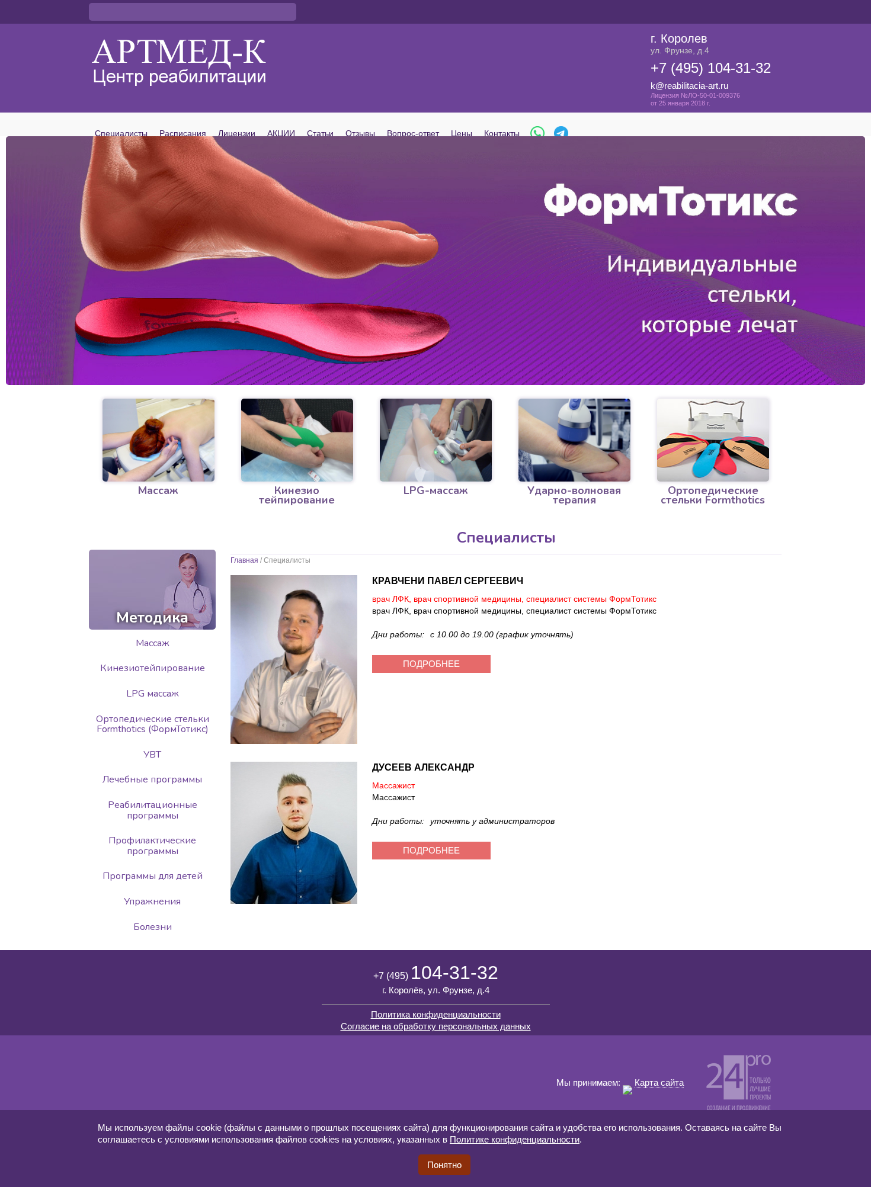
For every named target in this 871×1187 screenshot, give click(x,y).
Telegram (561, 133)
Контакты (502, 133)
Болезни (152, 926)
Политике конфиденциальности (514, 1139)
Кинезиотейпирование (152, 668)
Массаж (152, 643)
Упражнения (152, 901)
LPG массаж (152, 693)
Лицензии (236, 133)
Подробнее (431, 664)
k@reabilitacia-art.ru (689, 86)
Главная (244, 560)
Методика (152, 618)
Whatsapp (537, 133)
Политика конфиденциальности (436, 1014)
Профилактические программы (152, 846)
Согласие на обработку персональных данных (436, 1026)
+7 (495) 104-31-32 (711, 68)
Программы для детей (153, 876)
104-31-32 (435, 972)
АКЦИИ (281, 133)
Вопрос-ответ (413, 133)
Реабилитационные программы (152, 810)
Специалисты (121, 133)
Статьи (320, 133)
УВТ (152, 754)
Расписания (182, 133)
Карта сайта (659, 1082)
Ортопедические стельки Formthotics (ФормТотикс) (152, 724)
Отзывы (360, 133)
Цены (461, 133)
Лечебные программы (152, 779)
